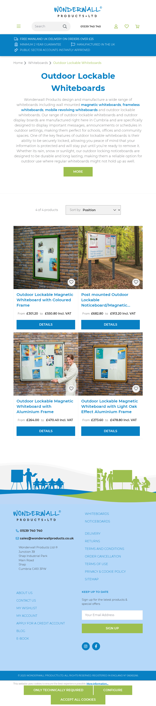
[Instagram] (86, 646)
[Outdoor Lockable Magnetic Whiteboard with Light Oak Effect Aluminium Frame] (110, 364)
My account (26, 616)
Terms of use (96, 564)
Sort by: (75, 210)
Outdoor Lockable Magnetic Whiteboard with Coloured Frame (45, 300)
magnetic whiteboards (101, 105)
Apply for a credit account (40, 623)
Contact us (26, 600)
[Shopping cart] (137, 26)
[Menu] (18, 26)
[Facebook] (96, 646)
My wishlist (26, 608)
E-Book (22, 638)
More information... (97, 683)
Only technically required (58, 690)
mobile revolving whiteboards (72, 110)
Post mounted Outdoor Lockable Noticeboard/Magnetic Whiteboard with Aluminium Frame (104, 300)
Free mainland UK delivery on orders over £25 (57, 39)
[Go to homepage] (78, 11)
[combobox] (45, 26)
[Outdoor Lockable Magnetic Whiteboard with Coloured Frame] (46, 257)
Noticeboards (97, 521)
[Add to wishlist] (71, 282)
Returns (92, 541)
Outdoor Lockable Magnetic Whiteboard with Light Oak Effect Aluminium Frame (109, 406)
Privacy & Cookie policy (105, 571)
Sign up (112, 628)
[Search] (65, 26)
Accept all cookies (78, 699)
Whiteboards (97, 514)
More (78, 171)
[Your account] (116, 26)
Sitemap (92, 579)
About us (24, 593)
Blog (20, 631)
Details (46, 324)
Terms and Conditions (104, 549)
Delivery (92, 533)
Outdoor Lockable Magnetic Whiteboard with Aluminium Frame (45, 406)
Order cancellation (103, 556)
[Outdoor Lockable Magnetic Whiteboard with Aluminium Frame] (46, 364)
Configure (113, 690)
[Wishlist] (126, 26)
